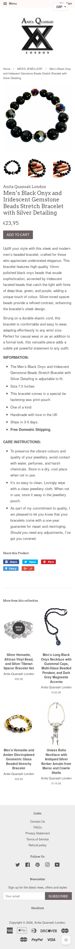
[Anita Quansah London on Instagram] (47, 865)
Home (6, 69)
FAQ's (38, 827)
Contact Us (37, 821)
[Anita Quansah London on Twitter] (17, 865)
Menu (12, 3)
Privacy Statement (37, 833)
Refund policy (37, 845)
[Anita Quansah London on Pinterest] (37, 865)
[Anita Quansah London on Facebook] (27, 865)
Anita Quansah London (49, 922)
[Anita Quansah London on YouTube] (57, 865)
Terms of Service (37, 839)
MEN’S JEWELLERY (29, 69)
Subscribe (58, 896)
